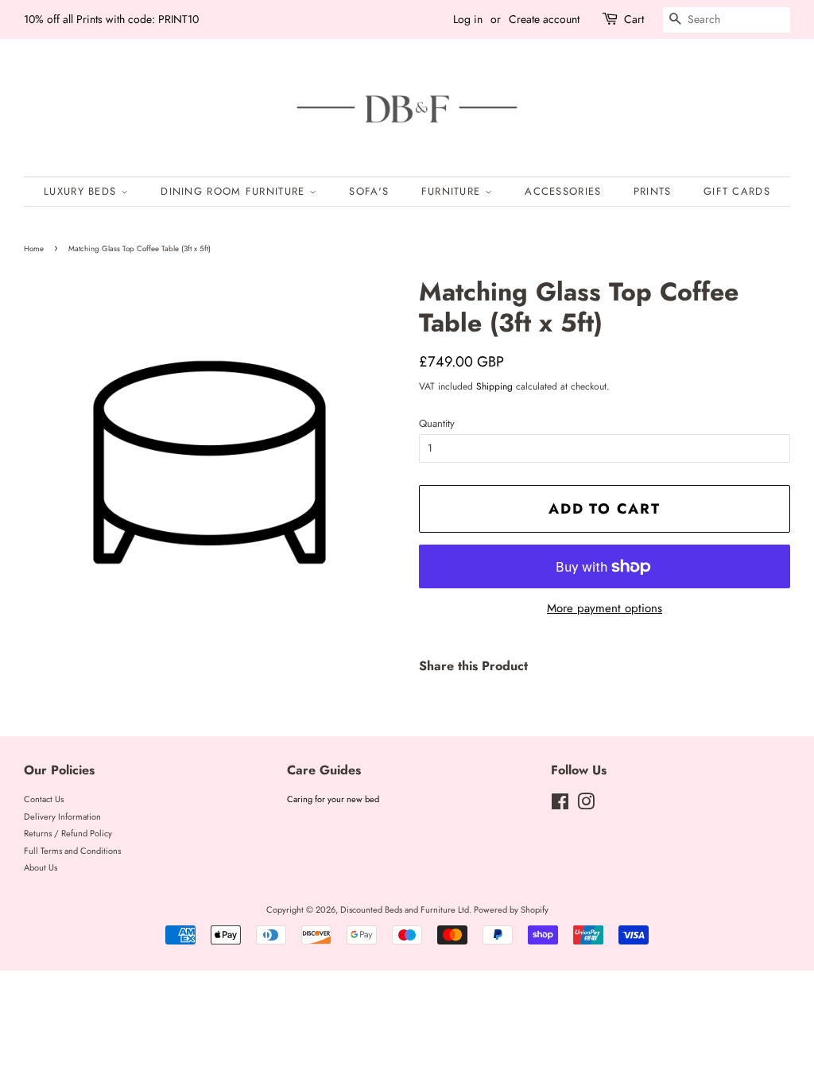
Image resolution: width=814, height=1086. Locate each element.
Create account (544, 19)
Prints (653, 191)
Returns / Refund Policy (68, 833)
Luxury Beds (82, 191)
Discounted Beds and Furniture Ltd (404, 909)
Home (34, 248)
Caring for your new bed (333, 799)
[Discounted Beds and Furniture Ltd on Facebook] (560, 805)
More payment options (604, 608)
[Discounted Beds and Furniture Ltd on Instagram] (586, 805)
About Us (40, 867)
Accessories (563, 191)
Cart (634, 19)
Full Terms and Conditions (72, 850)
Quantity (437, 423)
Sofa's (369, 191)
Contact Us (44, 799)
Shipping (494, 386)
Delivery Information (62, 816)
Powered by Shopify (511, 909)
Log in (468, 19)
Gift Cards (737, 191)
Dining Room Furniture (235, 191)
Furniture (453, 191)
